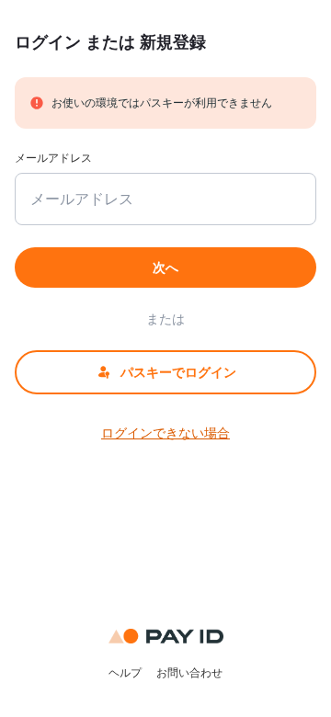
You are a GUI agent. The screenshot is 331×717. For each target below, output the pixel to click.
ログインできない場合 (165, 432)
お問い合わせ (189, 672)
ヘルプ (125, 672)
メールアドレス (53, 158)
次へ (165, 267)
